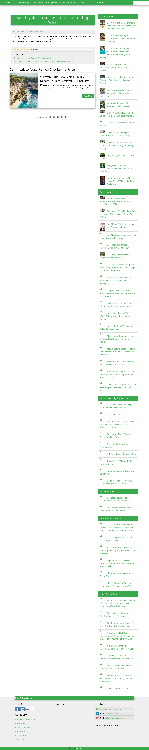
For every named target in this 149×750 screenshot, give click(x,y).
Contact (100, 3)
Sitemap (29, 698)
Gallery (22, 698)
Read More (88, 96)
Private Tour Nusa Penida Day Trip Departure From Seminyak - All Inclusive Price (46, 61)
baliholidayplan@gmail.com (114, 718)
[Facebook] (17, 710)
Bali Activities (38, 3)
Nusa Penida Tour (21, 736)
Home (7, 3)
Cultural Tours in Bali (22, 728)
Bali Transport (20, 723)
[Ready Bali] (27, 710)
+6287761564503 (114, 709)
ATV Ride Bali (20, 740)
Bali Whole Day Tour (69, 3)
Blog (17, 698)
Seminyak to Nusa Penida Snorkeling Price (33, 58)
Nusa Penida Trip (23, 3)
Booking (84, 3)
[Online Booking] (32, 710)
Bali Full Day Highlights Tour (25, 719)
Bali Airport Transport (53, 3)
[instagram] (22, 710)
